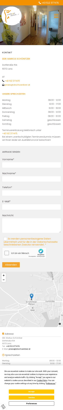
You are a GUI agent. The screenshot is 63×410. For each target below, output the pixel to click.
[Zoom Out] (3, 280)
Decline (31, 398)
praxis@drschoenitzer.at (17, 84)
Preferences (31, 404)
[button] (41, 16)
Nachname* (9, 173)
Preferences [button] (50, 384)
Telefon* (7, 187)
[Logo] (11, 16)
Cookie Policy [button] (42, 380)
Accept (31, 392)
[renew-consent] (3, 406)
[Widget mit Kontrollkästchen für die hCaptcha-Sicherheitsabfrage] (24, 253)
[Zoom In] (3, 275)
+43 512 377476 (50, 3)
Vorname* (8, 159)
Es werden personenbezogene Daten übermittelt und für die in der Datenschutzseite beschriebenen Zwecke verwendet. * (31, 241)
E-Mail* (6, 201)
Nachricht (8, 215)
